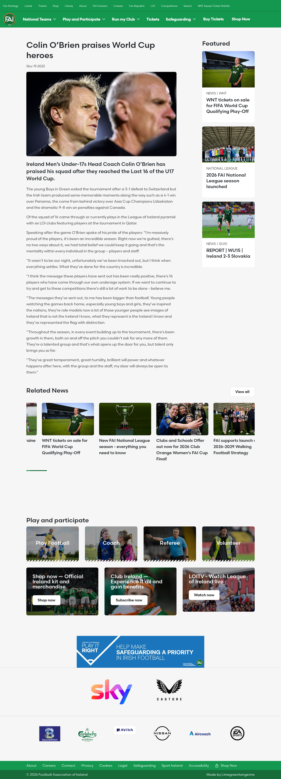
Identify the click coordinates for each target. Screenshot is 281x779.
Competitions (169, 5)
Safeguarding (178, 19)
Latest (28, 5)
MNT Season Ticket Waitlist (214, 5)
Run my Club (123, 19)
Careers (118, 5)
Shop (56, 5)
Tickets (42, 5)
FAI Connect (100, 5)
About (83, 5)
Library (69, 5)
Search (187, 5)
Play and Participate (81, 19)
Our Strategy (10, 5)
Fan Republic (137, 5)
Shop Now (241, 19)
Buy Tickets (213, 19)
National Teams (37, 19)
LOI (153, 5)
